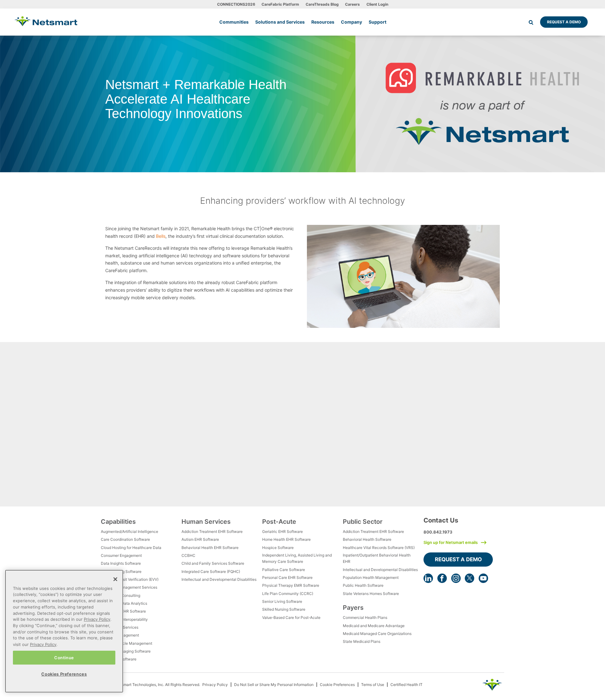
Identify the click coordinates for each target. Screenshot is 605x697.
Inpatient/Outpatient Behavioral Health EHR (377, 558)
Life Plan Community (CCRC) (287, 593)
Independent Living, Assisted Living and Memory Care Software (297, 558)
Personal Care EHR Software (287, 577)
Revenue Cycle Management (126, 643)
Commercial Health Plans (365, 617)
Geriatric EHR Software (282, 531)
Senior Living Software (282, 601)
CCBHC (188, 555)
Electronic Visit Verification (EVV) (129, 579)
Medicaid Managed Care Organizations (377, 633)
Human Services (206, 521)
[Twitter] (469, 578)
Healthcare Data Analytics (124, 603)
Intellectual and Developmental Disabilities (219, 579)
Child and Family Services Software (213, 563)
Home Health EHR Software (286, 539)
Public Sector (363, 521)
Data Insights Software (121, 563)
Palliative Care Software (283, 569)
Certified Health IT (406, 684)
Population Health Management (371, 577)
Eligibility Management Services (129, 587)
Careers (352, 4)
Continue (64, 657)
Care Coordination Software (125, 539)
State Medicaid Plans (361, 641)
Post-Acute (279, 521)
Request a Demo (564, 22)
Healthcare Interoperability (124, 619)
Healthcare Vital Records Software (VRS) (379, 547)
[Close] (115, 579)
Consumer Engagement (121, 555)
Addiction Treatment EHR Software (212, 531)
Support (377, 22)
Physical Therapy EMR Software (290, 585)
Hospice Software (278, 547)
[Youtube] (483, 578)
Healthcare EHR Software (123, 611)
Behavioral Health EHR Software (210, 547)
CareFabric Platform (280, 4)
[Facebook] (442, 578)
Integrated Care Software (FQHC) (211, 571)
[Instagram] (456, 578)
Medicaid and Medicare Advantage (374, 625)
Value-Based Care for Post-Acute (291, 617)
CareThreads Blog (322, 4)
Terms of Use (372, 684)
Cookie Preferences (337, 684)
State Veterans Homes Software (371, 593)
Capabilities (118, 521)
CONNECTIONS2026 (236, 4)
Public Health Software (363, 585)
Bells (160, 236)
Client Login (377, 4)
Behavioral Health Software (367, 539)
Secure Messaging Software (126, 651)
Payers (353, 607)
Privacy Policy (215, 684)
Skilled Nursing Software (283, 609)
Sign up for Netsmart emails (451, 542)
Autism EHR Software (200, 539)
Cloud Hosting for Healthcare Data (131, 547)
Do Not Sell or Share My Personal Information (274, 684)
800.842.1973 (438, 531)
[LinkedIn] (428, 578)
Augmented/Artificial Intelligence (129, 531)
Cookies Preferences (64, 673)
